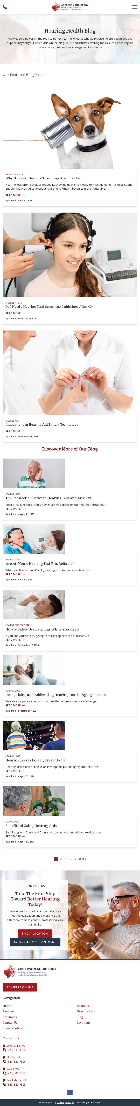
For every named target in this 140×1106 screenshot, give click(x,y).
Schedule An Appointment (35, 942)
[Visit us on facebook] (70, 1092)
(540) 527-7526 (16, 1061)
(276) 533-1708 (16, 1050)
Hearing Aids (12, 420)
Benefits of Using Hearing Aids (31, 826)
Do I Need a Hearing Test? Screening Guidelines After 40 (48, 307)
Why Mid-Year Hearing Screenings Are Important (43, 178)
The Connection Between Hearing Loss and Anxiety (48, 498)
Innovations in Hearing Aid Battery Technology (41, 424)
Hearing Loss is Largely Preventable (35, 760)
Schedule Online (20, 987)
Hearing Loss (12, 494)
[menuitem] (33, 1006)
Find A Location (35, 933)
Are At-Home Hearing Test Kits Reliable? (39, 564)
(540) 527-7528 (16, 1084)
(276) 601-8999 (16, 1073)
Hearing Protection (17, 625)
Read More (13, 195)
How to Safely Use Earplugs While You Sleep (42, 629)
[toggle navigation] (135, 7)
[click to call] (5, 7)
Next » (82, 859)
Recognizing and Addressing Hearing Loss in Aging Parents (55, 695)
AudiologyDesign (65, 1102)
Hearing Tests (13, 302)
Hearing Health (14, 174)
